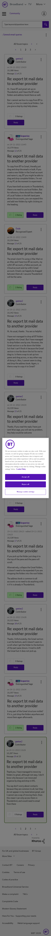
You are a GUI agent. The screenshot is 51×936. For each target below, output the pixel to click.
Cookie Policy (21, 469)
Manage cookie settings (25, 492)
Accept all (25, 477)
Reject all (25, 484)
